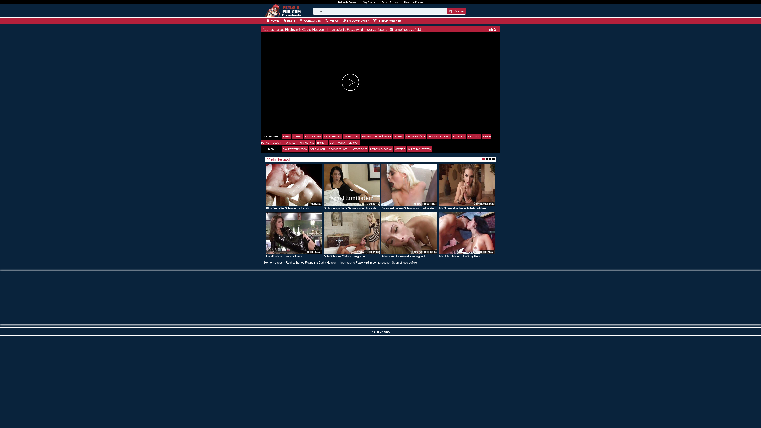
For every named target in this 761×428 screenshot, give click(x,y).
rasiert (322, 142)
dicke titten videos (295, 149)
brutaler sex (313, 136)
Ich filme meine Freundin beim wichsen (463, 208)
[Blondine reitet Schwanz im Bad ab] (294, 185)
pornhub (290, 142)
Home (268, 262)
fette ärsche (383, 136)
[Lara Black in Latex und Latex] (294, 233)
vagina (341, 142)
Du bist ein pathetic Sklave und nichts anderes (352, 208)
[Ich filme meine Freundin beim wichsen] (467, 185)
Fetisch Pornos (390, 2)
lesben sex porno (381, 149)
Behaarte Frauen (347, 2)
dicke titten (351, 136)
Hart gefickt (359, 149)
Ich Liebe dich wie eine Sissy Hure (459, 256)
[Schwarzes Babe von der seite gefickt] (409, 233)
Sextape (400, 149)
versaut (354, 142)
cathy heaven (332, 136)
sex (332, 142)
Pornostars (306, 142)
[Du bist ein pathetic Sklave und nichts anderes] (352, 185)
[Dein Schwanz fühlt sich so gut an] (352, 233)
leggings (474, 136)
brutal (297, 136)
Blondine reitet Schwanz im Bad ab (287, 208)
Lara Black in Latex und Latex (284, 256)
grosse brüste (338, 149)
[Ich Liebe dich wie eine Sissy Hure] (467, 233)
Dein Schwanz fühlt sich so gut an (344, 256)
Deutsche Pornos (413, 2)
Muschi (277, 142)
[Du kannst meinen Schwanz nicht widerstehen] (409, 185)
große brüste (415, 136)
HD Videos (459, 136)
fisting (398, 136)
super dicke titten (419, 149)
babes (286, 136)
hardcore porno (439, 136)
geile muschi (317, 149)
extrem (366, 136)
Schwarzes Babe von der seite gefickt (404, 256)
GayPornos (369, 2)
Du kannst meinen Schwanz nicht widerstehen (409, 208)
